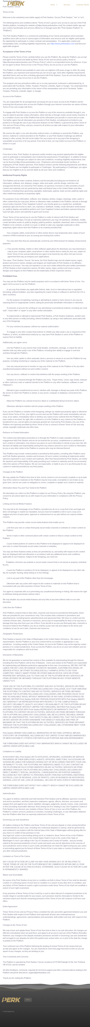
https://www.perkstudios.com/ (63, 44)
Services (67, 5)
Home (53, 5)
